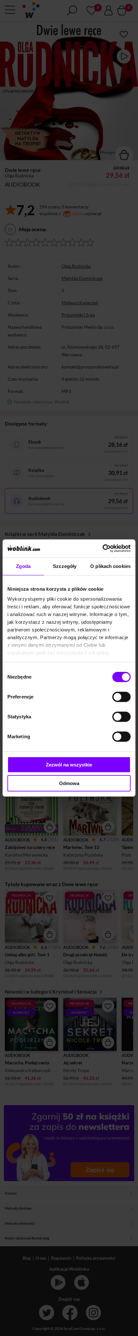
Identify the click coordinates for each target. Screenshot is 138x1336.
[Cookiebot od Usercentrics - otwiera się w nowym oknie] (102, 548)
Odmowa (69, 783)
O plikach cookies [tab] (110, 566)
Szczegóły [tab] (64, 566)
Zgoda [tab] (23, 566)
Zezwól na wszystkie (69, 764)
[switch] (121, 697)
